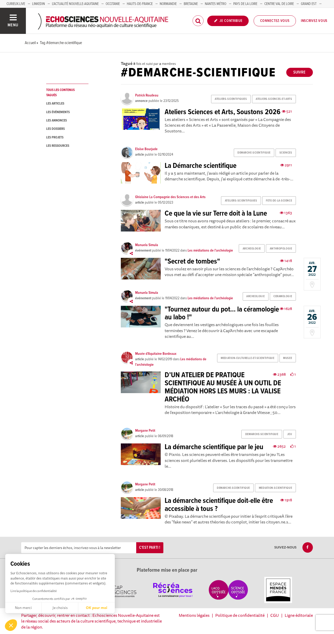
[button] (11, 625)
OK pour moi (96, 608)
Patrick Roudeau (146, 95)
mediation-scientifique (275, 488)
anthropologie (281, 249)
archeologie (252, 249)
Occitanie (113, 4)
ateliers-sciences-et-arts (274, 99)
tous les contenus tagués (60, 92)
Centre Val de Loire (279, 4)
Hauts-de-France (140, 4)
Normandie (168, 4)
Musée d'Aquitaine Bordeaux (155, 353)
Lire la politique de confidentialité (33, 590)
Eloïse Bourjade (146, 149)
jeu (289, 434)
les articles (55, 103)
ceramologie (282, 296)
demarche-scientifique (254, 153)
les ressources (57, 146)
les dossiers (55, 129)
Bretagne (191, 4)
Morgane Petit (145, 430)
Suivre (299, 72)
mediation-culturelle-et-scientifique (247, 358)
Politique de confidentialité (240, 615)
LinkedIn (38, 4)
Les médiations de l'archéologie (210, 250)
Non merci (23, 608)
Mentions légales (194, 615)
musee (287, 358)
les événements (58, 112)
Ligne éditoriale (299, 615)
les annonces (56, 120)
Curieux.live (16, 4)
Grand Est (309, 4)
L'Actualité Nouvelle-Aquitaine (75, 4)
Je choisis (60, 608)
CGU (274, 615)
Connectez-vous (275, 21)
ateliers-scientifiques (231, 99)
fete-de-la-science (279, 201)
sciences (285, 153)
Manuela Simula (146, 245)
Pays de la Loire (245, 4)
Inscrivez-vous (314, 21)
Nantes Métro (215, 4)
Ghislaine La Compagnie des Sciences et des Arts (170, 197)
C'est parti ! (149, 547)
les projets (54, 137)
